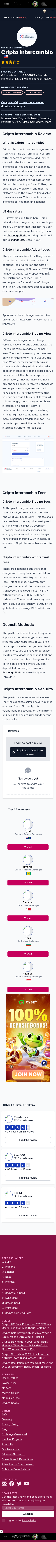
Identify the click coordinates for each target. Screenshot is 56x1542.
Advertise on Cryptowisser (18, 1464)
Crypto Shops (10, 1403)
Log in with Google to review (30, 752)
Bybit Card (11, 1298)
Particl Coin (28, 121)
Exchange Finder (17, 235)
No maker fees (11, 1398)
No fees (6, 1388)
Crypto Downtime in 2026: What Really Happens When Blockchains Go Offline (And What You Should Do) (25, 1345)
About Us (7, 1444)
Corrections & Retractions (17, 1459)
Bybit (28, 831)
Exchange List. (16, 239)
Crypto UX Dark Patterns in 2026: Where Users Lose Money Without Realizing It (26, 1326)
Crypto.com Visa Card (18, 1313)
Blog (4, 1429)
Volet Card (11, 1308)
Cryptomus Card (15, 1293)
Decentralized (10, 1378)
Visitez (28, 847)
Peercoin (45, 118)
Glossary (7, 1419)
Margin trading (10, 1393)
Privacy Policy (10, 1424)
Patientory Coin (10, 121)
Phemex (28, 973)
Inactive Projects (12, 1439)
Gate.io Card (12, 1303)
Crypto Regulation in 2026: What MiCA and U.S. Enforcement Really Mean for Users (27, 1364)
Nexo (28, 938)
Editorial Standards (13, 1454)
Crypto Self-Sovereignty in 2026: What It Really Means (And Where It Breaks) (26, 1334)
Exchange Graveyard (14, 1434)
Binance (28, 902)
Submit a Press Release (16, 1469)
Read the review (28, 1140)
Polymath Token (28, 118)
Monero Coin (9, 118)
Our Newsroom (11, 1449)
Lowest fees (9, 1383)
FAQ (4, 1414)
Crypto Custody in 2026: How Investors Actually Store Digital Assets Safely (25, 1356)
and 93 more (43, 121)
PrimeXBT (28, 866)
